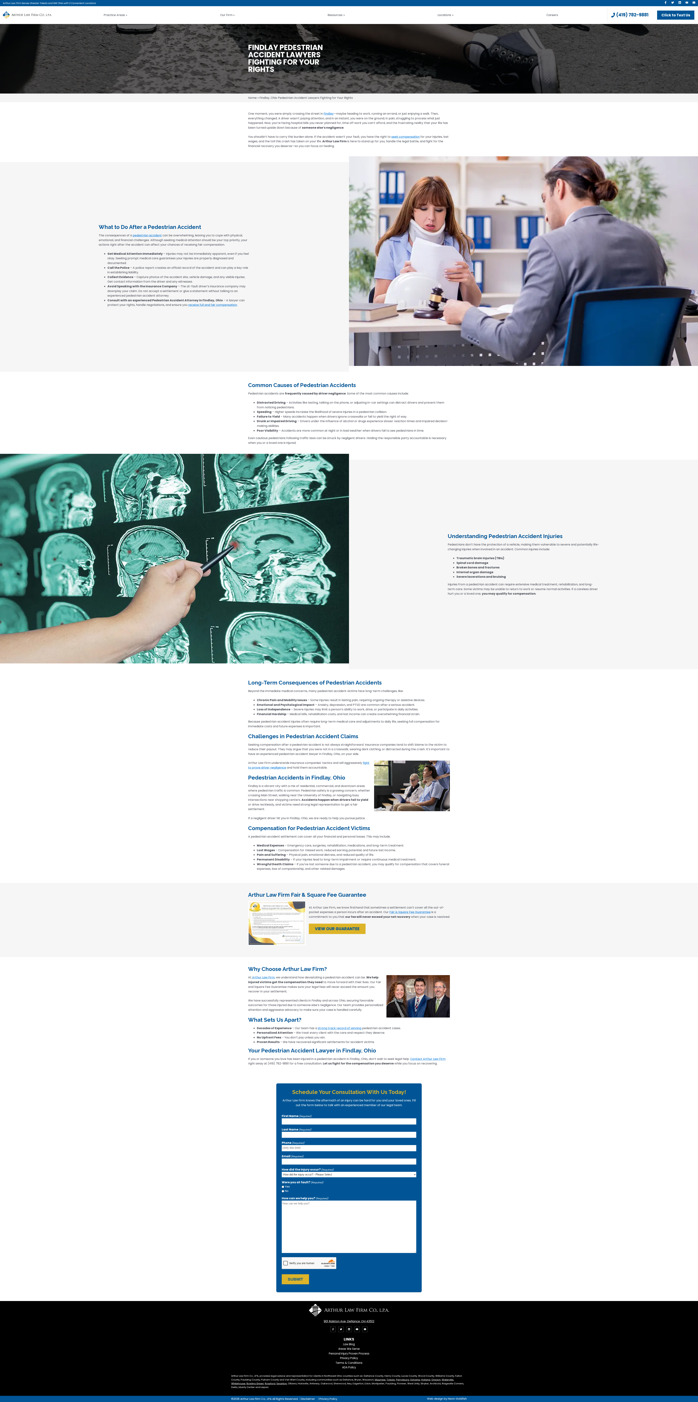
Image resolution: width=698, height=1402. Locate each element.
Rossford (270, 1383)
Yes (287, 1186)
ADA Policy (349, 1367)
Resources (335, 15)
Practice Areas (114, 15)
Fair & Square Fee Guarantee (410, 912)
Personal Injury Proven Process (349, 1353)
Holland (425, 1379)
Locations (444, 15)
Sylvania (415, 1379)
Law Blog (349, 1344)
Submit (295, 1279)
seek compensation (405, 137)
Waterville (448, 1379)
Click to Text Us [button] (675, 15)
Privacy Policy (349, 1358)
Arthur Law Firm (263, 977)
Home (252, 98)
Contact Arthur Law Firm (428, 1059)
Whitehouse (238, 1383)
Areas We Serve (349, 1349)
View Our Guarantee (337, 929)
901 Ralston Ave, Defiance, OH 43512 (349, 1321)
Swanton (281, 1383)
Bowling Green (255, 1383)
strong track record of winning (339, 1028)
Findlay (329, 114)
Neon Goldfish (457, 1399)
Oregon (436, 1379)
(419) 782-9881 (632, 15)
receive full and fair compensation (212, 305)
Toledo (391, 1379)
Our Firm (226, 15)
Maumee (380, 1379)
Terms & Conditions (349, 1363)
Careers (552, 15)
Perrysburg (402, 1379)
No (286, 1191)
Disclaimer (308, 1399)
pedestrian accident (147, 235)
